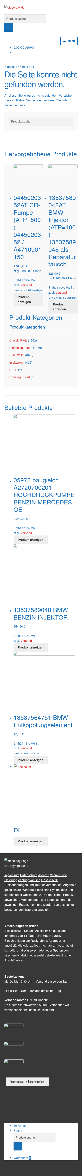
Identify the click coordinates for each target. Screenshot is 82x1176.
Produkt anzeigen (24, 299)
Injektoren (16, 362)
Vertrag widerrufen (27, 1082)
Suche (18, 1130)
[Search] (8, 27)
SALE (13, 370)
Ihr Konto (20, 1125)
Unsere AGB (49, 880)
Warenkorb (22, 1158)
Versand (26, 285)
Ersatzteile (16, 355)
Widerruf (43, 875)
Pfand (34, 925)
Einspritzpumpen (20, 348)
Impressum (11, 875)
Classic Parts (18, 340)
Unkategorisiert (19, 377)
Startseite (10, 66)
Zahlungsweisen (29, 880)
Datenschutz (28, 875)
